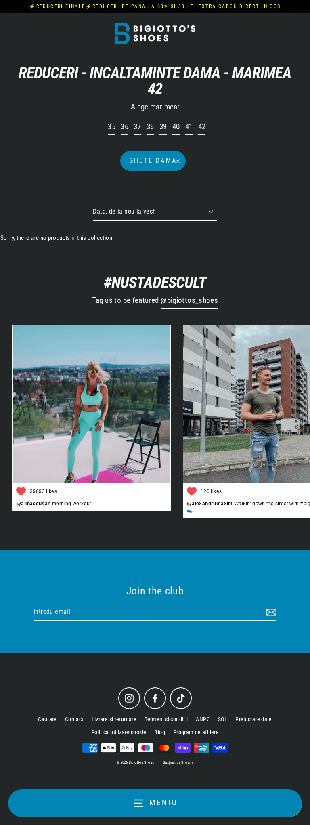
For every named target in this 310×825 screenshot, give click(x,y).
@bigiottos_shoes (189, 300)
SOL (222, 719)
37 (137, 126)
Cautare (47, 719)
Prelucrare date (253, 719)
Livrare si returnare (114, 719)
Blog (159, 732)
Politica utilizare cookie (119, 732)
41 (189, 126)
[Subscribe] (270, 612)
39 (163, 126)
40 (176, 126)
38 (150, 126)
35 (111, 126)
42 (202, 126)
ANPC (203, 719)
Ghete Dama (153, 160)
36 (124, 126)
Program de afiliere (196, 732)
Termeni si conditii (166, 719)
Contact (74, 719)
